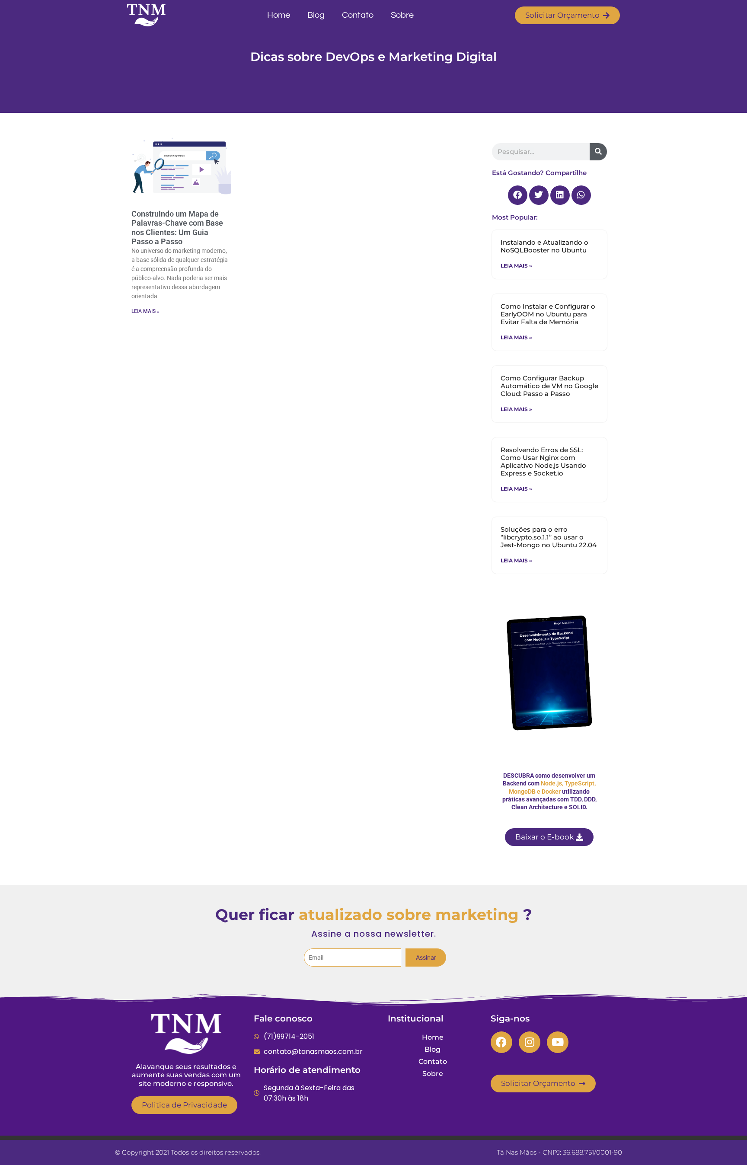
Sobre (402, 15)
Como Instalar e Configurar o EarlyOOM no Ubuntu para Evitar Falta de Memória (548, 314)
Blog (316, 15)
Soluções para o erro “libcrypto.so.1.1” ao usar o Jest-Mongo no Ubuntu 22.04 (549, 537)
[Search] (598, 151)
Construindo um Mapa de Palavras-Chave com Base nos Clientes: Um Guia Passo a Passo (177, 227)
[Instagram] (529, 1042)
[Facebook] (501, 1042)
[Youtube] (557, 1042)
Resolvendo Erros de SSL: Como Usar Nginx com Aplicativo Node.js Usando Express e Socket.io (543, 461)
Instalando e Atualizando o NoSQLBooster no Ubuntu (544, 246)
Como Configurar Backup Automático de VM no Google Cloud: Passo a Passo (549, 386)
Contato (358, 15)
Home (278, 15)
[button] (517, 195)
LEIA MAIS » (145, 311)
